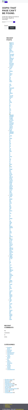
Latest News (8, 357)
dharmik (9, 351)
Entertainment (10, 352)
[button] (3, 2)
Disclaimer (7, 406)
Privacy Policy (8, 404)
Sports (8, 368)
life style (8, 360)
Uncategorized (11, 369)
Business (9, 350)
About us (7, 405)
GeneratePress (20, 409)
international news (9, 384)
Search (6, 25)
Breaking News (9, 348)
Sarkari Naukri (9, 366)
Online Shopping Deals (9, 363)
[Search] (14, 22)
